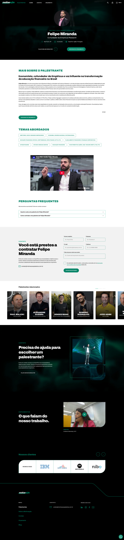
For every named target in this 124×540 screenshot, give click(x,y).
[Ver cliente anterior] (98, 454)
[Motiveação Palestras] (8, 2)
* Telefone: (88, 244)
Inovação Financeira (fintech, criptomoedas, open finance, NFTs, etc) (40, 140)
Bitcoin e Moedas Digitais (41, 144)
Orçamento (48, 2)
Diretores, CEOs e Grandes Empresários (32, 135)
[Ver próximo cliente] (103, 454)
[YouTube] (93, 507)
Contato (39, 2)
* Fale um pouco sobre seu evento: (72, 252)
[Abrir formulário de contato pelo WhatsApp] (121, 537)
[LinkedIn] (82, 507)
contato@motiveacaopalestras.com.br (63, 507)
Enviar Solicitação (71, 270)
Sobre (31, 2)
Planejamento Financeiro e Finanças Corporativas (80, 140)
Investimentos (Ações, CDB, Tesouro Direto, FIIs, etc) (84, 144)
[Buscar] (108, 3)
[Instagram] (86, 507)
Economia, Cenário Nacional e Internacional (61, 135)
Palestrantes (21, 2)
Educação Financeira (58, 144)
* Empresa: (88, 236)
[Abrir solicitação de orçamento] (112, 3)
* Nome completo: (68, 236)
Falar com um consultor (28, 372)
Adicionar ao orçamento (76, 49)
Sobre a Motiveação (25, 511)
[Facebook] (89, 507)
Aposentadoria (24, 144)
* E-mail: (66, 244)
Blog (20, 525)
